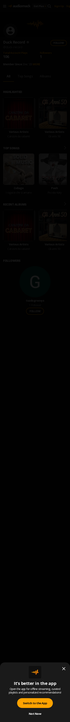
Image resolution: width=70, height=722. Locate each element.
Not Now (35, 714)
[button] (35, 361)
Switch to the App (35, 703)
